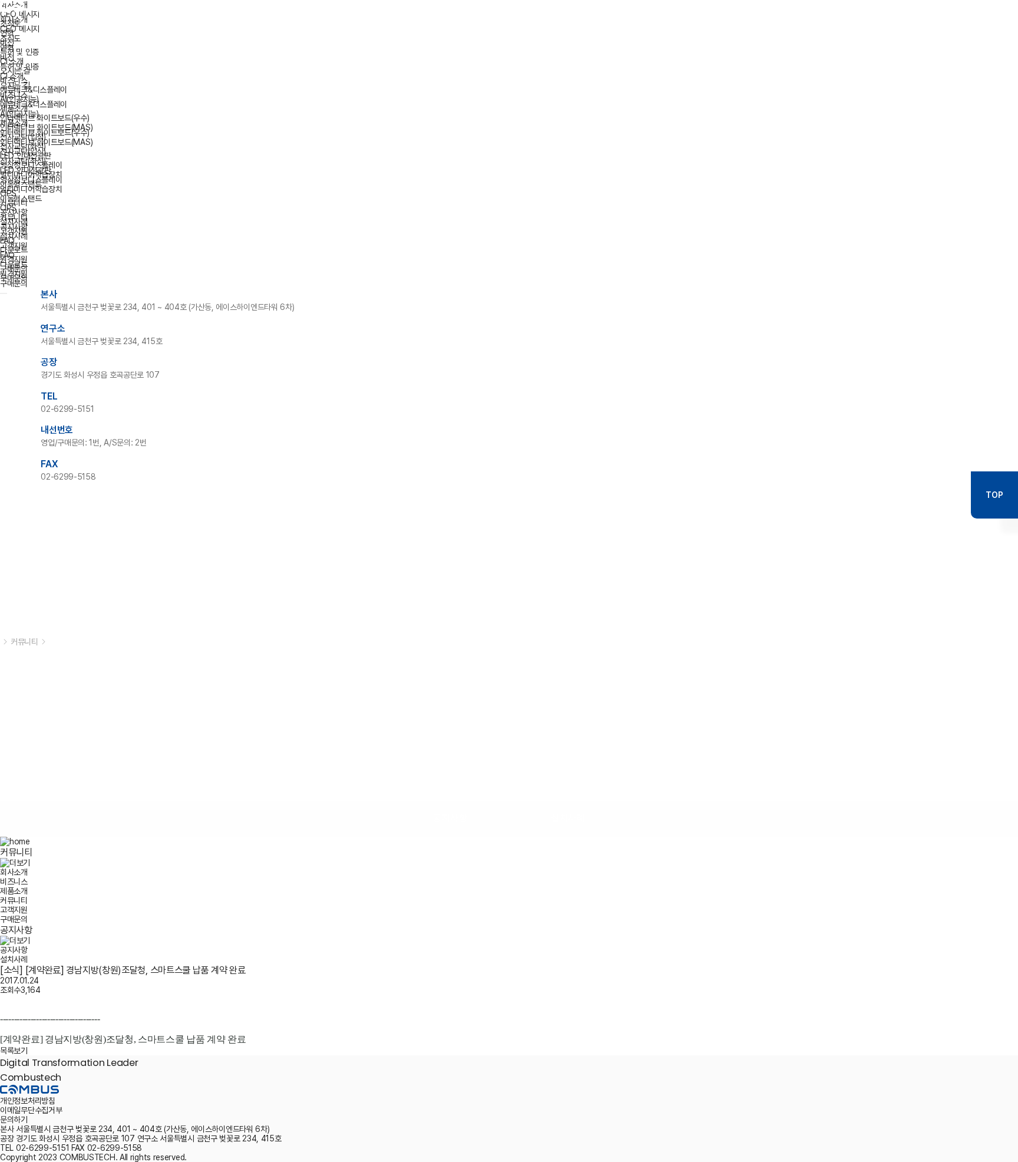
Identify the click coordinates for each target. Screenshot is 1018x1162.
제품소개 (14, 123)
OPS (8, 208)
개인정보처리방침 (27, 1100)
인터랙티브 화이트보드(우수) (45, 132)
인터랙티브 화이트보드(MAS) (46, 142)
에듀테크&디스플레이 (33, 104)
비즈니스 (14, 95)
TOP (994, 495)
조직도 (10, 38)
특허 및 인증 (19, 66)
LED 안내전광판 (25, 170)
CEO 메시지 (19, 29)
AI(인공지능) (19, 113)
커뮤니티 (14, 217)
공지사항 (14, 227)
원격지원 (14, 274)
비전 (7, 57)
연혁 (7, 47)
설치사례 (14, 236)
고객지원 (14, 245)
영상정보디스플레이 (31, 179)
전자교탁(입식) (23, 151)
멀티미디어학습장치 (31, 189)
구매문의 (14, 283)
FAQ (7, 255)
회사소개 (14, 19)
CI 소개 (12, 76)
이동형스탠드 (20, 198)
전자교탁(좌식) (23, 161)
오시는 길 (15, 85)
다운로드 (14, 264)
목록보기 (14, 1050)
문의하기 (14, 1119)
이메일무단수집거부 (31, 1110)
